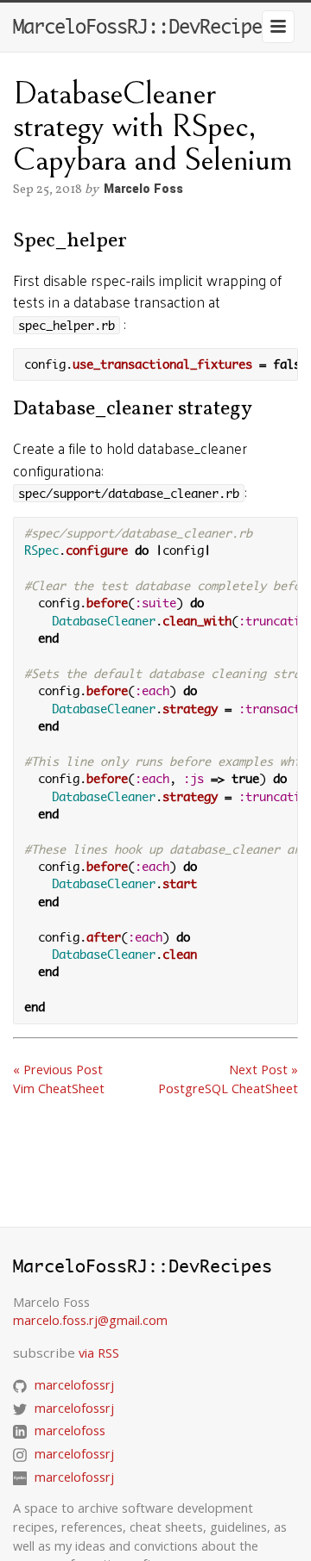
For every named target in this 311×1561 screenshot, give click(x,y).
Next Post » (263, 1069)
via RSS (99, 1353)
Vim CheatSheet (59, 1088)
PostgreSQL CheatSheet (228, 1088)
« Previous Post (58, 1069)
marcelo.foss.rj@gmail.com (90, 1320)
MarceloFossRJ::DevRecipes (142, 27)
